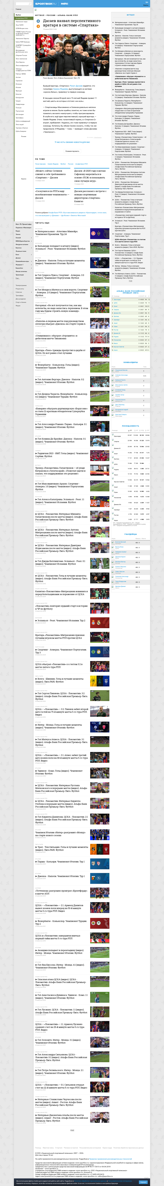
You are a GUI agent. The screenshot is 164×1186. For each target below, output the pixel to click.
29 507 (130, 435)
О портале (58, 1148)
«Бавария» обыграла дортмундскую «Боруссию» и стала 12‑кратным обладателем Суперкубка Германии (129, 110)
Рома (24, 209)
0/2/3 (142, 343)
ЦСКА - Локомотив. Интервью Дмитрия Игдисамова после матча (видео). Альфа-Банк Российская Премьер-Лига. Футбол (129, 185)
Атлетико (24, 183)
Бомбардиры (131, 362)
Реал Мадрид (18, 209)
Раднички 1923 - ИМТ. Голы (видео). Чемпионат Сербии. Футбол (128, 132)
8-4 (146, 309)
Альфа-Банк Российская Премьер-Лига (131, 292)
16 (112, 350)
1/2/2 (142, 323)
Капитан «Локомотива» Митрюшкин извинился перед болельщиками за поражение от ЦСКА (129, 209)
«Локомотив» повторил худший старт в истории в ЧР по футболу (130, 216)
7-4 (146, 303)
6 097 (148, 514)
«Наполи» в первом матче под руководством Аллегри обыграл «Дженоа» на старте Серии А (127, 71)
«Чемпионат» (98, 137)
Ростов (24, 160)
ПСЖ (30, 202)
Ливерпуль (18, 196)
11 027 (147, 503)
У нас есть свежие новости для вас (72, 142)
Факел (30, 167)
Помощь (38, 1148)
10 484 (147, 496)
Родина (116, 336)
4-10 (146, 350)
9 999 (130, 496)
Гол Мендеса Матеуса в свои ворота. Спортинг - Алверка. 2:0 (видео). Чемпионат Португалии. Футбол (129, 53)
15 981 (147, 486)
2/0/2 (142, 316)
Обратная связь (48, 1148)
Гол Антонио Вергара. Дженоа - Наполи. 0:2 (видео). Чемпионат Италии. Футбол (130, 96)
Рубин (18, 167)
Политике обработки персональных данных (90, 1181)
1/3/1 (142, 320)
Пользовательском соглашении (120, 1181)
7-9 (146, 330)
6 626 (148, 491)
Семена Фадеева (60, 89)
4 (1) (144, 376)
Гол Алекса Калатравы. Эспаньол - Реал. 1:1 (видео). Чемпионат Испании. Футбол (130, 157)
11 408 (130, 486)
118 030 (135, 435)
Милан (18, 202)
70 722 (136, 474)
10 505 (130, 491)
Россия (51, 15)
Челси (30, 209)
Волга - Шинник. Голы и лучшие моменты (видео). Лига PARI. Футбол (129, 246)
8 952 (148, 509)
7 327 (130, 509)
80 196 (136, 446)
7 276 (148, 453)
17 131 (130, 458)
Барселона (18, 189)
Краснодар (18, 154)
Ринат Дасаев (76, 86)
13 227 (147, 458)
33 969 (136, 514)
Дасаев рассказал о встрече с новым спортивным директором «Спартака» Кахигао (90, 196)
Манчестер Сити (24, 196)
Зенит (30, 147)
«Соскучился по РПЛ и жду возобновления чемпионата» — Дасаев (52, 194)
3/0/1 (142, 306)
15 (112, 347)
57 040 (136, 486)
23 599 (130, 440)
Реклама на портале (71, 1148)
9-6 (146, 313)
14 (112, 343)
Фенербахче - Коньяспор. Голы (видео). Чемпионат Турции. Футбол (130, 91)
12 (149, 299)
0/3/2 (142, 340)
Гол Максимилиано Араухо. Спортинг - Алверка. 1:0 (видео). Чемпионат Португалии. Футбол (130, 149)
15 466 (130, 463)
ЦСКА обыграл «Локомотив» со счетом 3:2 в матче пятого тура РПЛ (130, 240)
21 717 (136, 519)
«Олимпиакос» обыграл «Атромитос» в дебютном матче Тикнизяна (130, 77)
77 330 (136, 463)
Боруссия (24, 189)
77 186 (136, 453)
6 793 (130, 514)
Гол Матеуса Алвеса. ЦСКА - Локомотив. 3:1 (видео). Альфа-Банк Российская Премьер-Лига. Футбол (130, 276)
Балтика (30, 141)
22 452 (147, 474)
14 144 (130, 474)
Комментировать (72, 151)
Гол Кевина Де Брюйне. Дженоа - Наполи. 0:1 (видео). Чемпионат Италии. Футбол (130, 126)
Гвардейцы (131, 534)
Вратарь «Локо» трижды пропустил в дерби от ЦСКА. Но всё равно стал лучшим (130, 84)
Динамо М (24, 147)
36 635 (136, 509)
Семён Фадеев (53, 164)
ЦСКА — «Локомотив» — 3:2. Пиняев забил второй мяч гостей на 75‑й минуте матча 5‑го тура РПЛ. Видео (129, 260)
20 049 (130, 446)
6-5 (146, 316)
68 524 (136, 458)
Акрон (18, 141)
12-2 (146, 306)
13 (112, 340)
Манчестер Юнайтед (30, 196)
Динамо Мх (18, 147)
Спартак (24, 167)
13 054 (130, 480)
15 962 (147, 480)
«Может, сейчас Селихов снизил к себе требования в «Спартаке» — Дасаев (50, 174)
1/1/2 (142, 333)
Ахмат (24, 141)
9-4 (146, 299)
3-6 (146, 343)
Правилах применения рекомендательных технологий (110, 1159)
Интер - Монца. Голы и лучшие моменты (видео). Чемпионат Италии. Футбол (130, 268)
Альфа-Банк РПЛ (68, 15)
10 (112, 330)
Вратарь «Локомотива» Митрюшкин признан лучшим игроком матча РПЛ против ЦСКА (130, 228)
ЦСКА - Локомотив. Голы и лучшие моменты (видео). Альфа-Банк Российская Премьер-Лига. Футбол (129, 202)
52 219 (136, 480)
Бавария (30, 183)
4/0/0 (142, 299)
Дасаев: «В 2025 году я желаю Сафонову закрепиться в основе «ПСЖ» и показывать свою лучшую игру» (90, 175)
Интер (30, 189)
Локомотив (30, 154)
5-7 (146, 340)
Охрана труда (107, 1148)
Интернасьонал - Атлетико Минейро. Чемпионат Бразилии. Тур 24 (129, 23)
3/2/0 (142, 303)
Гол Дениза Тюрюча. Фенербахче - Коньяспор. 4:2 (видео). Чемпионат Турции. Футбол (128, 103)
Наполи (24, 202)
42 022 (136, 491)
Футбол (18, 15)
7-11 (146, 336)
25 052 (147, 446)
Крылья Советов (24, 154)
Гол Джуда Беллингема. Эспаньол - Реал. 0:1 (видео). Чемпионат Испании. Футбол (130, 194)
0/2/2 (142, 347)
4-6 (146, 320)
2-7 (146, 347)
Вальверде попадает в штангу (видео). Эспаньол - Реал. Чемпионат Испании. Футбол (130, 30)
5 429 (130, 519)
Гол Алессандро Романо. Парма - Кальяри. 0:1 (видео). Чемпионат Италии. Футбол (127, 118)
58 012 (136, 468)
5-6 (146, 326)
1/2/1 (142, 326)
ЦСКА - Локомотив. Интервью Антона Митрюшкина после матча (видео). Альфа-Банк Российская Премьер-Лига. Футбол (130, 175)
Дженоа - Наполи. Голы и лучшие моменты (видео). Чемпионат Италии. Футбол (130, 38)
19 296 (130, 453)
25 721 (147, 468)
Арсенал (18, 183)
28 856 (147, 435)
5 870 (148, 519)
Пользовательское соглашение (90, 1148)
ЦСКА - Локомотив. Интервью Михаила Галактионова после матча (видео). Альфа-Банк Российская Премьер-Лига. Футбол (130, 165)
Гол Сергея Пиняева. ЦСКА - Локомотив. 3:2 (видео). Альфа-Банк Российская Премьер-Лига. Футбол (129, 252)
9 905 (130, 503)
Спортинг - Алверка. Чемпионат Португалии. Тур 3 (128, 235)
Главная (18, 9)
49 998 (136, 496)
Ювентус (24, 215)
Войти (145, 5)
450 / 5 (138, 543)
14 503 (130, 468)
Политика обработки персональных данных (128, 1148)
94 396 (136, 440)
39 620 (136, 503)
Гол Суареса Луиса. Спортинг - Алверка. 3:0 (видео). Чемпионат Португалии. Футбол (130, 45)
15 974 (147, 440)
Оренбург (18, 160)
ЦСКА (24, 173)
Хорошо (143, 1182)
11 (149, 303)
